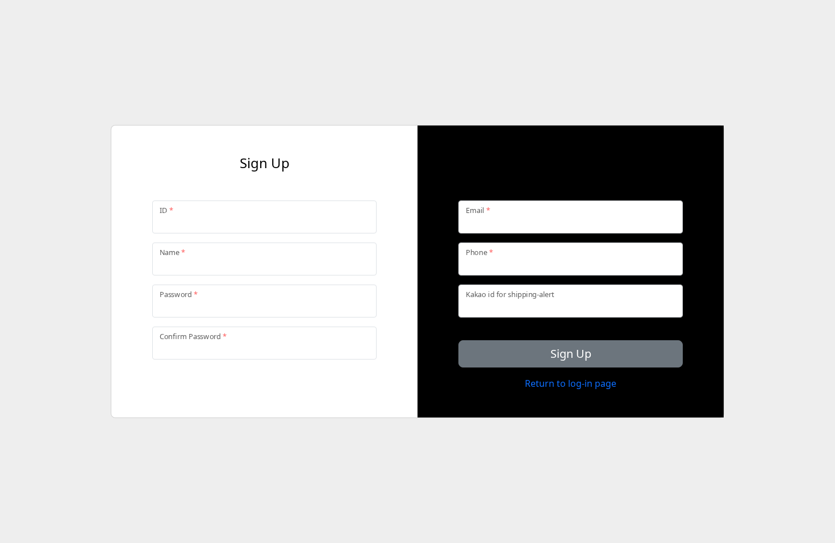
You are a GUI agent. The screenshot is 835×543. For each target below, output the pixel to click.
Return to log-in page (570, 383)
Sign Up (570, 353)
